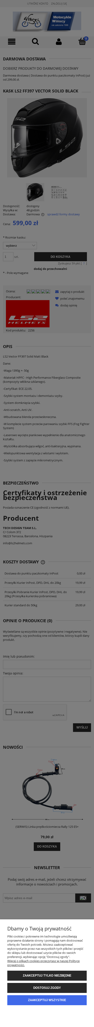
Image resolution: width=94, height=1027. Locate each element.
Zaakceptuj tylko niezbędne (47, 975)
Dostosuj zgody (47, 988)
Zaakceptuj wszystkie (47, 1000)
